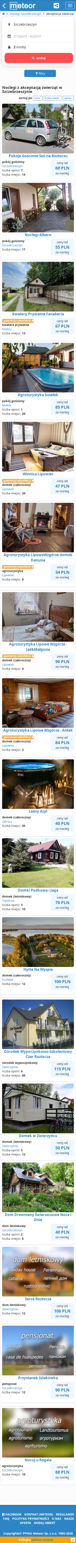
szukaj (41, 58)
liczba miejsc (52, 98)
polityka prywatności (30, 1519)
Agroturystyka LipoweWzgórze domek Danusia (38, 557)
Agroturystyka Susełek (38, 394)
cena (37, 98)
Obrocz (7, 821)
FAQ (6, 1519)
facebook (13, 1514)
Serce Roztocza (38, 1298)
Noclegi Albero (38, 234)
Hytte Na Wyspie (38, 969)
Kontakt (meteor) (38, 1514)
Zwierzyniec (10, 1067)
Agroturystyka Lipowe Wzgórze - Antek (38, 730)
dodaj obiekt (44, 1523)
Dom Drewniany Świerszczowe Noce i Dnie (38, 1217)
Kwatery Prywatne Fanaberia (38, 314)
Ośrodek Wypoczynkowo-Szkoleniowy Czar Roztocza (38, 1054)
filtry (41, 73)
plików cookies (42, 1540)
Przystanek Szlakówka (38, 1377)
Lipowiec (8, 489)
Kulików (7, 980)
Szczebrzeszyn (12, 166)
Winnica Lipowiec (38, 474)
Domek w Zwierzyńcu (38, 1135)
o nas (56, 1519)
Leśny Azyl (38, 811)
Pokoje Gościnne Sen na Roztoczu (38, 155)
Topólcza (8, 901)
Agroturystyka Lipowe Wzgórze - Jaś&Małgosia (38, 647)
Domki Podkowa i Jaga (38, 890)
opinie (67, 98)
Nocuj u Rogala (38, 1460)
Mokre (6, 405)
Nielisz (7, 329)
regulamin (65, 1514)
